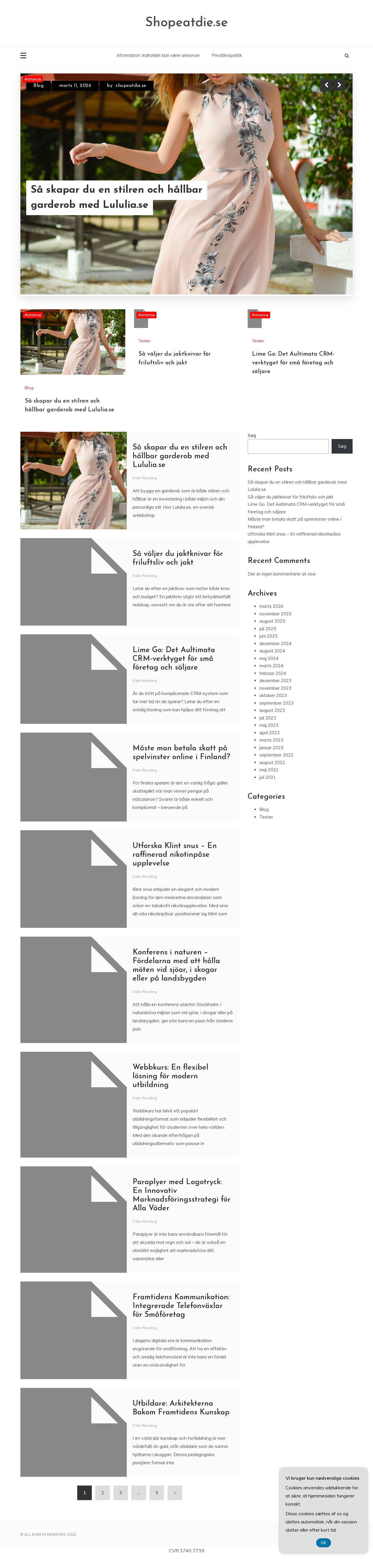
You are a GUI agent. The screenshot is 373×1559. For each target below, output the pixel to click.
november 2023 (275, 627)
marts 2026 (271, 545)
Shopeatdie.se (186, 22)
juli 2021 (267, 716)
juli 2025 (267, 568)
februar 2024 (272, 612)
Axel (134, 85)
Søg (252, 375)
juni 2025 (268, 575)
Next (339, 85)
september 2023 (276, 642)
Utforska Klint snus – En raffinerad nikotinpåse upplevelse (175, 794)
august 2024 (272, 590)
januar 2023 (271, 687)
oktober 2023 (273, 635)
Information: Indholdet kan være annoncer (158, 55)
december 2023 (275, 620)
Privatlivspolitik (227, 55)
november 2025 (275, 553)
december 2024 (275, 583)
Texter (40, 85)
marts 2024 (271, 605)
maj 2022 (268, 709)
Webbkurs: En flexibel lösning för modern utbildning (170, 1015)
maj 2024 (268, 598)
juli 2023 (267, 657)
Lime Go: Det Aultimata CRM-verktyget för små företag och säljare (293, 302)
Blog (29, 327)
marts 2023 (271, 679)
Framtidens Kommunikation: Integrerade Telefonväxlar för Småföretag (181, 1245)
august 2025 (272, 560)
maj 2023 (268, 664)
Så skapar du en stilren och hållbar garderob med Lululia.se (180, 395)
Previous (326, 85)
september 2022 (276, 694)
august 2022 (272, 702)
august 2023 (272, 649)
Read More (328, 198)
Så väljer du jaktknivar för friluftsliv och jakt (119, 198)
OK (323, 1543)
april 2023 (269, 672)
